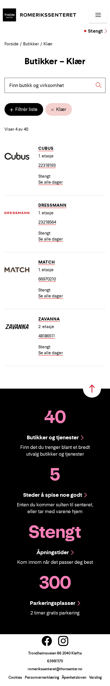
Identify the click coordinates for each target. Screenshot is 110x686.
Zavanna (49, 319)
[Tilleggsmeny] (98, 15)
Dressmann (52, 205)
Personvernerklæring (42, 677)
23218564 (47, 222)
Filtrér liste (26, 109)
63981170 (55, 661)
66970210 (47, 279)
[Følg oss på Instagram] (63, 641)
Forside (12, 43)
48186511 (46, 335)
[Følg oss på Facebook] (47, 641)
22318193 (47, 165)
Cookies (15, 677)
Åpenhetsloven (74, 677)
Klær (60, 109)
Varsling (95, 677)
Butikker (31, 43)
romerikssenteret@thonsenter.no (55, 669)
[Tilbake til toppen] (92, 389)
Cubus (46, 148)
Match (46, 262)
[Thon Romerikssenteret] (39, 14)
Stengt (95, 31)
